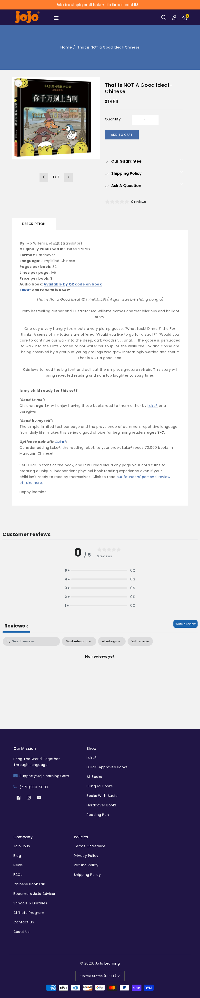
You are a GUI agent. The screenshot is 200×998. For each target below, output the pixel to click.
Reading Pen (98, 814)
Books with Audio (102, 795)
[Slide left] (44, 177)
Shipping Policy (87, 874)
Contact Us (23, 922)
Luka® (25, 290)
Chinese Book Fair (29, 884)
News (18, 865)
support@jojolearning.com (44, 775)
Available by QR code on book (73, 284)
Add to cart (122, 135)
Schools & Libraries (30, 903)
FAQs (17, 874)
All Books (94, 776)
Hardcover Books (102, 805)
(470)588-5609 (34, 787)
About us (21, 931)
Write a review (185, 624)
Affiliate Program (28, 912)
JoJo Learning (107, 963)
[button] (165, 17)
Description (34, 223)
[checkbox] (140, 641)
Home (66, 47)
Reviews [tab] (16, 625)
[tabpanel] (100, 673)
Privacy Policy (86, 855)
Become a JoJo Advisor (34, 893)
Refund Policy (86, 865)
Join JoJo (21, 846)
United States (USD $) (98, 976)
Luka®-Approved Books (107, 767)
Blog (17, 855)
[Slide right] (68, 177)
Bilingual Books (100, 786)
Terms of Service (90, 846)
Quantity (113, 119)
